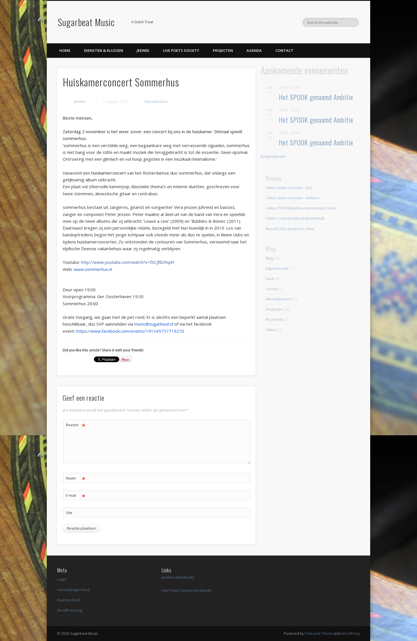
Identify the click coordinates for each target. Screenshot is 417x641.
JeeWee (143, 50)
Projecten (223, 50)
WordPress (350, 633)
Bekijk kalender (273, 156)
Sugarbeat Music (86, 22)
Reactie (75, 425)
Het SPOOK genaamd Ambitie (316, 97)
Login (61, 579)
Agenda (254, 50)
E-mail (75, 496)
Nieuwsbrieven (156, 101)
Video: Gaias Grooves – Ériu (289, 187)
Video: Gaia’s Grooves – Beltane (292, 197)
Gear (270, 278)
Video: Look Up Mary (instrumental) (295, 218)
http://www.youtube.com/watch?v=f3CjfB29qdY (128, 262)
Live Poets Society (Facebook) (186, 590)
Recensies (274, 319)
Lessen (272, 288)
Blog (269, 258)
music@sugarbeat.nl (153, 324)
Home (64, 50)
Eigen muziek (277, 268)
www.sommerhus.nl (93, 269)
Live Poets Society (181, 50)
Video (271, 329)
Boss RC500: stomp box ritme (290, 228)
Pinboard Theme (319, 633)
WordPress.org (69, 610)
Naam (75, 479)
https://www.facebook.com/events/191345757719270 (130, 331)
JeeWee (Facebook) (177, 577)
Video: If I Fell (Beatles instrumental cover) (300, 208)
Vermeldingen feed (73, 589)
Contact (284, 50)
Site (69, 512)
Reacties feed (68, 599)
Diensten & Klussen (103, 50)
